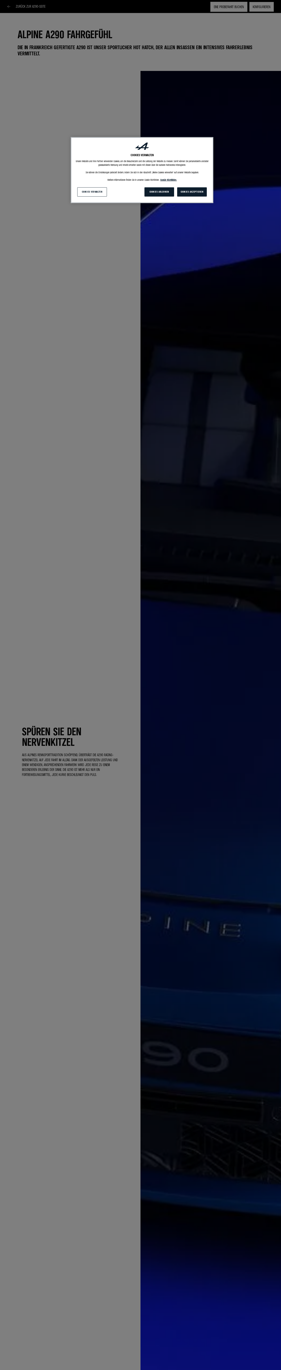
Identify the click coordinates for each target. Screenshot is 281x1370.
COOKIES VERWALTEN (92, 191)
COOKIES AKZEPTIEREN (192, 191)
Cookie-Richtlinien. (168, 179)
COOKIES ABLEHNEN (159, 191)
